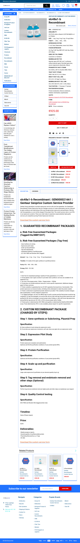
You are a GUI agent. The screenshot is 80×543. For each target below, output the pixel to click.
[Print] (56, 133)
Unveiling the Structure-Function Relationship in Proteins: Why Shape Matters (9, 187)
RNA (5, 64)
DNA (5, 35)
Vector (6, 73)
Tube (5, 70)
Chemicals (7, 52)
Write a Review (72, 25)
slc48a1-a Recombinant (23, 469)
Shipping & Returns (39, 9)
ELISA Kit (6, 38)
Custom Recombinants (8, 31)
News (60, 9)
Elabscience (7, 102)
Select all (53, 167)
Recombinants (8, 61)
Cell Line (6, 27)
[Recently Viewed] (69, 5)
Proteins (6, 55)
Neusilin (15, 9)
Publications (7, 80)
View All (6, 106)
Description (24, 191)
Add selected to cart (67, 167)
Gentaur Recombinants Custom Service (8, 91)
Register (58, 6)
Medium (6, 44)
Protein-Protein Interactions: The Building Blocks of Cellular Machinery (9, 215)
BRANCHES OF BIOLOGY (8, 77)
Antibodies (6, 9)
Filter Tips (7, 41)
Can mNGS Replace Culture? (10, 124)
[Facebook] (50, 133)
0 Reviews (35, 191)
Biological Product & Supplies (9, 23)
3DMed (6, 96)
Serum (6, 67)
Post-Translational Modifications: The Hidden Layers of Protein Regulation (10, 149)
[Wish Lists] (64, 5)
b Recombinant (68, 468)
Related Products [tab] (26, 451)
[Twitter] (60, 133)
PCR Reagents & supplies (8, 48)
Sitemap (21, 518)
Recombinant (8, 58)
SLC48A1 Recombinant (38, 469)
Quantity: (52, 115)
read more (7, 140)
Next (75, 450)
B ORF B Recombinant (52, 469)
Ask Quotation (25, 9)
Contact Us (52, 9)
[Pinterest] (63, 133)
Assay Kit (6, 16)
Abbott (6, 99)
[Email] (53, 133)
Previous (72, 450)
